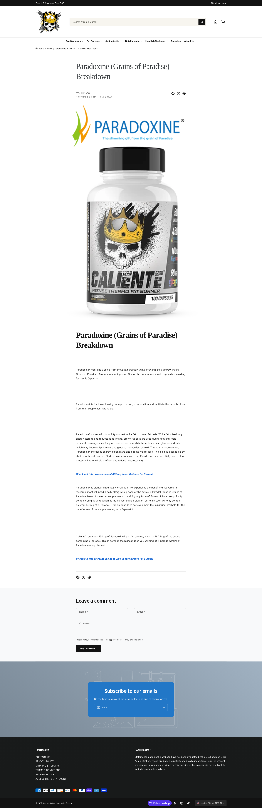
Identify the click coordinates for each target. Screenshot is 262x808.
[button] (223, 22)
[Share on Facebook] (173, 93)
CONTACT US (42, 757)
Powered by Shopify (63, 803)
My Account (221, 3)
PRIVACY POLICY (44, 761)
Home (41, 48)
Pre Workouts (73, 41)
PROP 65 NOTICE (44, 774)
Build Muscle (132, 41)
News (49, 48)
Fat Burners (93, 41)
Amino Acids (112, 41)
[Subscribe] (164, 707)
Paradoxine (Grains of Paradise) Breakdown (76, 48)
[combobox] (138, 22)
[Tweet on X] (179, 93)
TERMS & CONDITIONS (47, 770)
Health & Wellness (155, 41)
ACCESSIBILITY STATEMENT (50, 778)
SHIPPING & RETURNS (47, 765)
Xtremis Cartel (48, 803)
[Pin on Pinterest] (184, 93)
